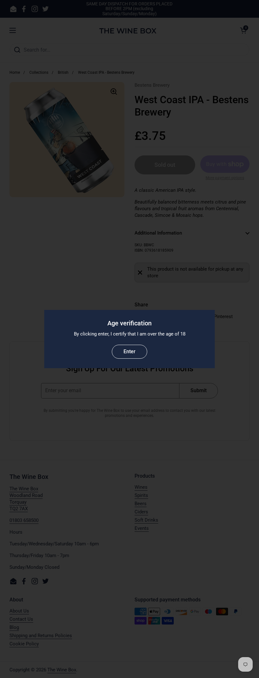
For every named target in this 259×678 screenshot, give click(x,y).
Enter (129, 351)
